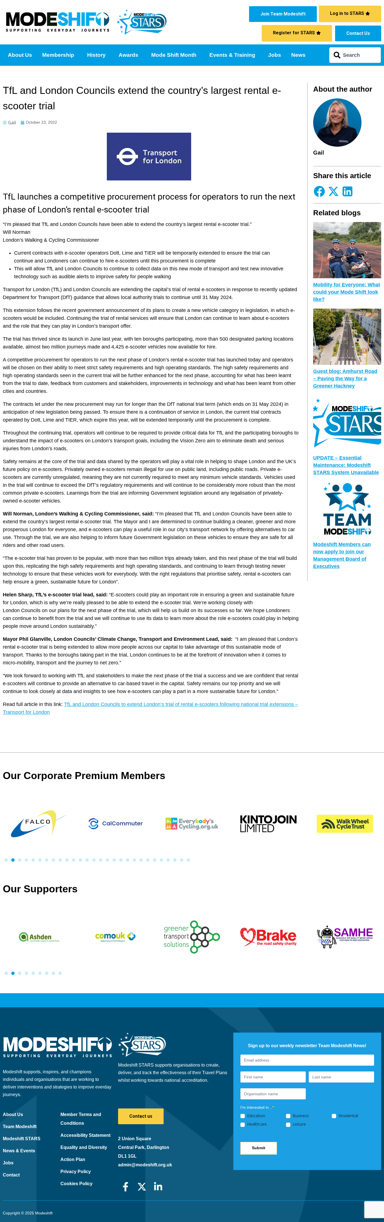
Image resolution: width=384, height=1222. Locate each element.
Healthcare (256, 1124)
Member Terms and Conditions (80, 1119)
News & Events (19, 1150)
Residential (347, 1115)
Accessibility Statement (85, 1135)
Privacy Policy (75, 1171)
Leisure (299, 1124)
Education (255, 1115)
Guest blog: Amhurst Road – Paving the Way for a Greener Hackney (345, 378)
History (96, 55)
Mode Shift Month (173, 55)
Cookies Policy (76, 1183)
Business (300, 1115)
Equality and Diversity (83, 1147)
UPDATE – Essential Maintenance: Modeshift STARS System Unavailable (346, 465)
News (298, 55)
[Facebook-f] (125, 1186)
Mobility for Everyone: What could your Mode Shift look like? (346, 292)
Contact (11, 1175)
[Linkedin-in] (158, 1186)
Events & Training (232, 55)
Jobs (274, 55)
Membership (58, 55)
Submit (258, 1148)
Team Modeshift (20, 1126)
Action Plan (72, 1159)
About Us (20, 55)
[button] (319, 191)
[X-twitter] (141, 1186)
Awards (128, 55)
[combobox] (355, 55)
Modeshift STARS (21, 1138)
